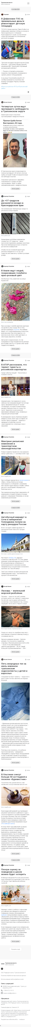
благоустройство (7, 86)
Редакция (6, 14)
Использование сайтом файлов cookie (12, 979)
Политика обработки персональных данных (13, 975)
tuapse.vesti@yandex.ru (9, 993)
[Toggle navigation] (28, 3)
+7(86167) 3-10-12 (9, 990)
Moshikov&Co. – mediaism (17, 1019)
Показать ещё (15, 949)
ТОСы (16, 86)
